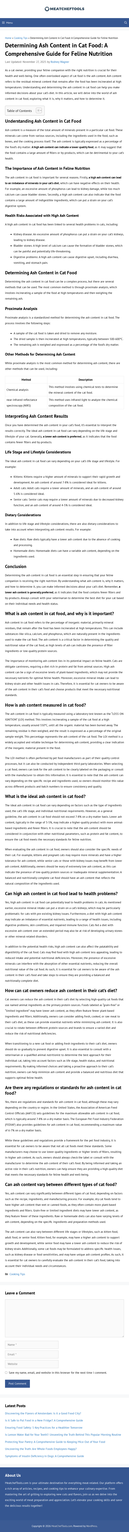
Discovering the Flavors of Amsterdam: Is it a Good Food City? (43, 1413)
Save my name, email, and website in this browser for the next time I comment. (58, 1372)
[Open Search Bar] (125, 22)
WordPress (91, 1526)
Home (8, 38)
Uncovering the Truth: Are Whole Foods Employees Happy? (41, 1449)
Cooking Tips (21, 38)
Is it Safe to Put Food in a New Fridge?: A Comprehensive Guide (44, 1420)
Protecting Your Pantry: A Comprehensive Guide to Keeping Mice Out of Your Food (55, 1442)
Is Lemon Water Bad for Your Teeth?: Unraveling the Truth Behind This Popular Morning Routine (63, 1434)
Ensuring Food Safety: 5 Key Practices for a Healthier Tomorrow (43, 1427)
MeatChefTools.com (61, 1526)
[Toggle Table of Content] (37, 110)
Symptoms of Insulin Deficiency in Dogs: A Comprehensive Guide (44, 1456)
